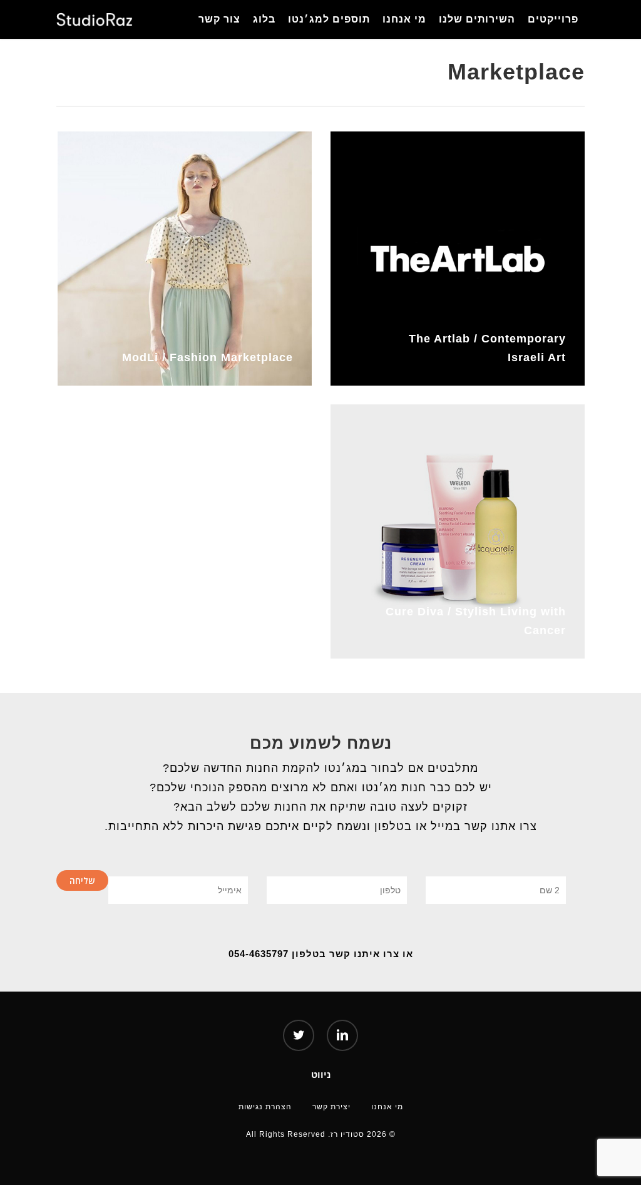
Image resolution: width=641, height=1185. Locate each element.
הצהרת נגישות (265, 1106)
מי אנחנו (387, 1106)
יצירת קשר (331, 1106)
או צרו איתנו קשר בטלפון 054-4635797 (320, 953)
